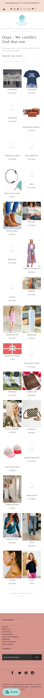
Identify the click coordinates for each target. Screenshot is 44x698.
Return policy (7, 644)
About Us (5, 629)
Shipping (5, 639)
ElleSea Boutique (26, 684)
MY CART (30, 9)
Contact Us (6, 632)
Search (5, 627)
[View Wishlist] (21, 9)
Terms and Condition (10, 637)
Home (14, 31)
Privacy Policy (7, 634)
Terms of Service (8, 642)
